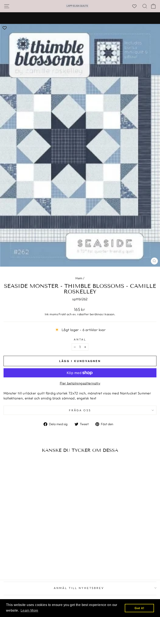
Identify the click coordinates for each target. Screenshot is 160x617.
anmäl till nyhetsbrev (79, 588)
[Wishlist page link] (136, 6)
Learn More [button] (29, 610)
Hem (78, 278)
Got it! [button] (139, 608)
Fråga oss (80, 410)
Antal (80, 339)
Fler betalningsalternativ (80, 383)
